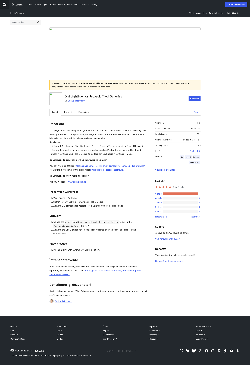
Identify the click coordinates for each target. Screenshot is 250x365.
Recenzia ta (161, 216)
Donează (154, 335)
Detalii (55, 112)
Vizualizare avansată (165, 169)
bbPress (200, 335)
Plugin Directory (17, 13)
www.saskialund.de (77, 181)
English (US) (195, 151)
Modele (60, 339)
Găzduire (14, 335)
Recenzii (68, 112)
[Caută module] (38, 22)
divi (182, 157)
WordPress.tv (110, 339)
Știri (12, 331)
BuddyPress (202, 339)
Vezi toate (196, 216)
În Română (39, 351)
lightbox (196, 157)
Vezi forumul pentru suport (167, 239)
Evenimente (154, 331)
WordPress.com (204, 326)
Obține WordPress (236, 4)
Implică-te (153, 326)
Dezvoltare (83, 112)
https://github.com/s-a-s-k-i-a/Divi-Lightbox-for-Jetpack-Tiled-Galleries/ (110, 166)
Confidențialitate (17, 339)
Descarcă (194, 98)
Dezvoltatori (108, 335)
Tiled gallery (194, 162)
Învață (105, 326)
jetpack (188, 157)
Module (60, 335)
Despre (13, 326)
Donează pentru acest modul (169, 261)
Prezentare (62, 326)
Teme (59, 331)
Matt (199, 331)
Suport (197, 112)
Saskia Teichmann (76, 100)
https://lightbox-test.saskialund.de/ (107, 169)
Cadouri (153, 339)
